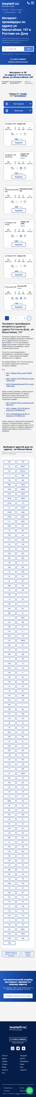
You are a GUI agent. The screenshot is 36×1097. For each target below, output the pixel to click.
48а (23, 480)
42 (23, 805)
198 (9, 828)
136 (9, 718)
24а (23, 585)
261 (23, 608)
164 (9, 819)
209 (23, 654)
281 (9, 810)
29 (23, 824)
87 (9, 773)
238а (9, 585)
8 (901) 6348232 (19, 59)
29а (9, 856)
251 (23, 691)
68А (9, 732)
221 (23, 828)
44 (23, 613)
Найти (29, 49)
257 (23, 842)
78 (9, 691)
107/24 (9, 498)
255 (9, 627)
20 (9, 649)
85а (9, 869)
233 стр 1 (23, 471)
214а (9, 668)
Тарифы (4, 1061)
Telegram (18, 1048)
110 (9, 924)
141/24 (9, 503)
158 (9, 594)
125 (9, 833)
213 (23, 810)
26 (9, 521)
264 (9, 704)
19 (9, 599)
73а (23, 668)
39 (9, 741)
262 (9, 750)
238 (9, 837)
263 (23, 567)
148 (9, 480)
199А (9, 883)
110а (22, 906)
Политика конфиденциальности (25, 1089)
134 (23, 865)
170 (23, 503)
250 (9, 462)
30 (9, 888)
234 (23, 851)
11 (23, 604)
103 (9, 622)
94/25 (22, 521)
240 (9, 636)
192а (9, 553)
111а (9, 911)
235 (9, 847)
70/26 (22, 512)
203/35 (23, 466)
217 (23, 860)
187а (22, 553)
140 (9, 672)
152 (23, 833)
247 (23, 892)
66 (9, 544)
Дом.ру (4, 344)
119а (9, 755)
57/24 (9, 938)
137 (9, 640)
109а (22, 938)
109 (9, 915)
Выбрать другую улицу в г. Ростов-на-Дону (11, 954)
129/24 (9, 517)
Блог (3, 1073)
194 (23, 677)
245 (23, 530)
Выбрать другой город (28, 954)
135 (9, 860)
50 (9, 466)
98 (23, 636)
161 (9, 824)
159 (23, 847)
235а (22, 558)
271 (9, 714)
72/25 (9, 489)
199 (23, 700)
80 (9, 805)
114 (23, 902)
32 (23, 645)
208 (23, 769)
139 (23, 879)
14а (23, 874)
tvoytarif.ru (10, 3)
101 (23, 897)
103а (9, 746)
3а (9, 581)
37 (9, 769)
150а (9, 943)
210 (23, 732)
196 (23, 801)
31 (23, 819)
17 (23, 649)
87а (23, 750)
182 (9, 682)
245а (9, 613)
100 (23, 462)
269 (9, 778)
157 (23, 599)
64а (9, 782)
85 (9, 865)
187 (9, 695)
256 (9, 558)
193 (23, 883)
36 (23, 686)
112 (23, 920)
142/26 (23, 494)
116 (23, 911)
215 (23, 718)
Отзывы (4, 1064)
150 (9, 471)
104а (22, 714)
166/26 (23, 773)
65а (9, 645)
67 (23, 856)
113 (9, 902)
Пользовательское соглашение (8, 1089)
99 (23, 627)
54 (9, 842)
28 (9, 727)
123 (23, 787)
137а (9, 677)
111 (9, 906)
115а (9, 934)
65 (23, 755)
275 (9, 562)
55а (23, 682)
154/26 (23, 934)
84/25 (22, 617)
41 (9, 796)
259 (9, 814)
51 (9, 507)
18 (23, 723)
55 (23, 924)
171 (9, 540)
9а (22, 741)
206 (23, 540)
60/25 (22, 517)
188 (23, 475)
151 (9, 787)
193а (22, 814)
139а (9, 567)
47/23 (9, 494)
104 (9, 874)
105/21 (23, 929)
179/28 (9, 512)
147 (9, 549)
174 (23, 792)
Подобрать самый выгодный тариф (18, 996)
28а (23, 622)
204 (23, 759)
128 (23, 549)
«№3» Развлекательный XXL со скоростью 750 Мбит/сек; (18, 415)
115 (23, 915)
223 (23, 782)
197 (23, 576)
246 (9, 892)
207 (23, 526)
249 (23, 590)
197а (9, 535)
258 (9, 654)
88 (9, 929)
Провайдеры (24, 1061)
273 (9, 897)
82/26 (9, 801)
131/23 (23, 507)
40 (9, 576)
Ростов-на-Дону (8, 6)
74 (23, 796)
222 (9, 608)
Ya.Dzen (23, 1048)
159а (22, 572)
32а (9, 879)
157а (9, 709)
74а (9, 631)
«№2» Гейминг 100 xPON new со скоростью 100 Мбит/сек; (18, 409)
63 (23, 727)
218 (9, 700)
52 (9, 759)
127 (9, 792)
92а (23, 709)
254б (9, 485)
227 (23, 581)
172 (23, 778)
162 (9, 851)
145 (23, 544)
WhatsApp (12, 1048)
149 (23, 764)
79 (9, 530)
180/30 (23, 640)
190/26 (23, 498)
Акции (22, 1064)
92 (23, 869)
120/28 (23, 485)
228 (23, 695)
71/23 (9, 663)
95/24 (9, 526)
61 (9, 686)
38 (9, 723)
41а (23, 535)
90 (23, 888)
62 (23, 746)
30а (9, 604)
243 (23, 659)
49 (9, 590)
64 (9, 572)
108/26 (23, 489)
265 (23, 737)
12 (23, 562)
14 (9, 659)
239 (9, 737)
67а (23, 837)
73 (23, 663)
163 (9, 764)
